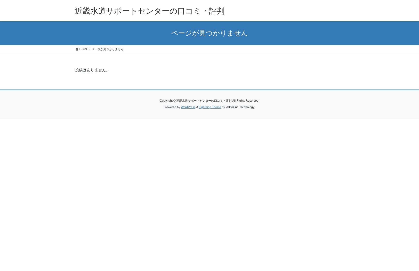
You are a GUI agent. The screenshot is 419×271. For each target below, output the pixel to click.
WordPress (188, 107)
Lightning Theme (210, 107)
